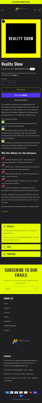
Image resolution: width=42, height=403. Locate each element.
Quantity (4, 79)
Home (6, 304)
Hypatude (18, 399)
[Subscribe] (36, 289)
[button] (2, 10)
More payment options (21, 100)
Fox (25, 370)
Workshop (7, 321)
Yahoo (30, 370)
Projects (7, 308)
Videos (6, 317)
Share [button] (6, 211)
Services (7, 312)
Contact (6, 330)
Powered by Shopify (25, 399)
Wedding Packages (10, 326)
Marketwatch (18, 370)
